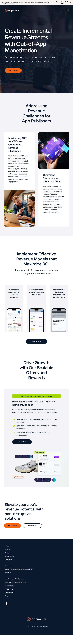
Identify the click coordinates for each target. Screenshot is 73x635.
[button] (67, 9)
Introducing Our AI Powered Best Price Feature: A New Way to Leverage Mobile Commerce (25, 3)
